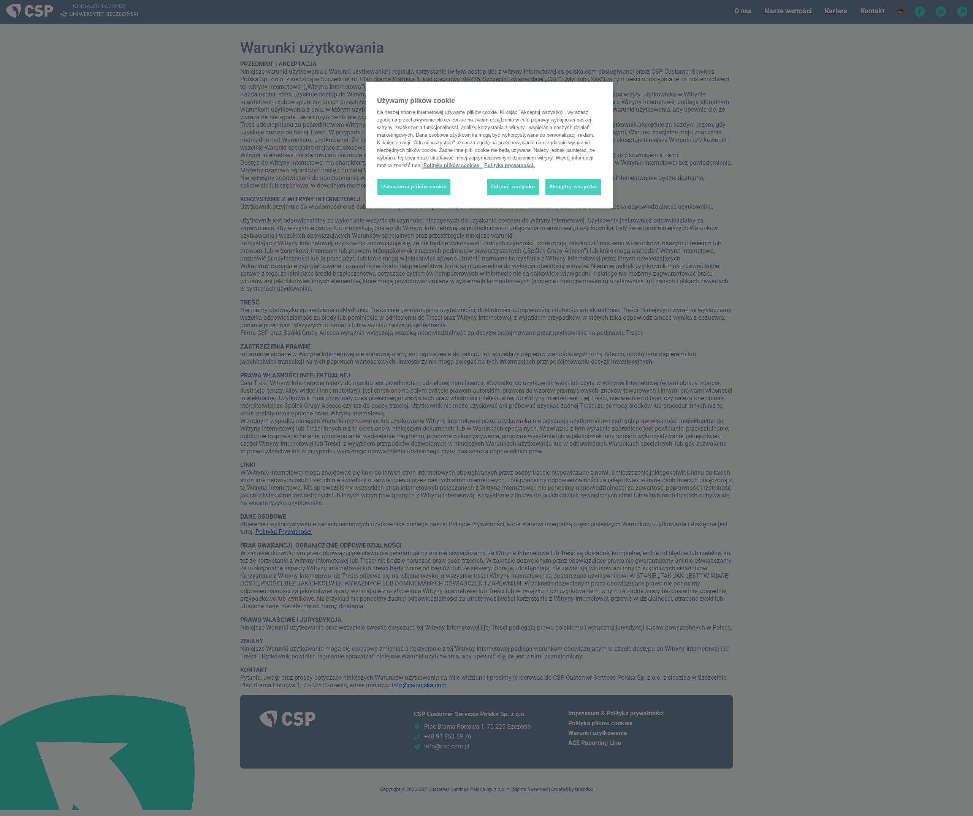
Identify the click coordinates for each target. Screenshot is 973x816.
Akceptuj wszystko (573, 186)
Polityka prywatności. (509, 165)
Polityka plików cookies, (452, 165)
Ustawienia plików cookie (414, 186)
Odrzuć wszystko (513, 186)
